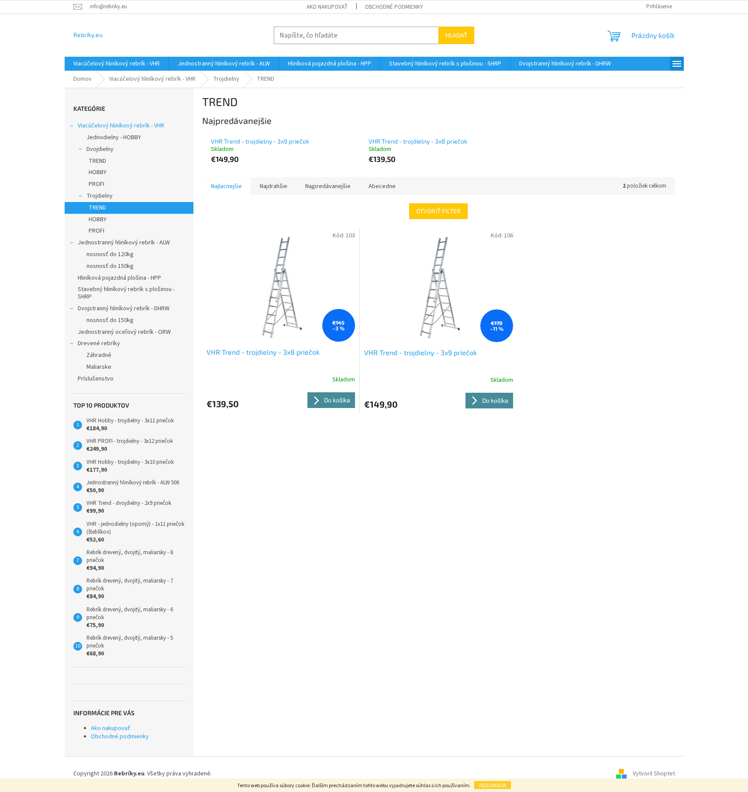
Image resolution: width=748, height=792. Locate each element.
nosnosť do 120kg (110, 254)
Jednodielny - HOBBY (113, 137)
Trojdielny (99, 196)
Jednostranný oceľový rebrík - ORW (124, 332)
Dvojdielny (100, 149)
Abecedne (382, 186)
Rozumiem (492, 785)
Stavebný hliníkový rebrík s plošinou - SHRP (126, 293)
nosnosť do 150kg (110, 266)
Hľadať (456, 35)
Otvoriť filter (438, 211)
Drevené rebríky (99, 343)
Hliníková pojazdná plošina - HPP (119, 278)
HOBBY (98, 172)
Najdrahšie (273, 186)
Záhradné (98, 355)
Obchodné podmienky (394, 7)
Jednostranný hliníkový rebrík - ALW (124, 242)
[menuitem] (117, 64)
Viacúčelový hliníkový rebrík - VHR (121, 125)
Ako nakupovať (327, 7)
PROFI (96, 184)
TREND (97, 161)
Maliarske (98, 367)
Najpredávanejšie (328, 186)
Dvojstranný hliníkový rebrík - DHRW (123, 308)
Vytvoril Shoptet (654, 774)
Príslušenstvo (96, 378)
